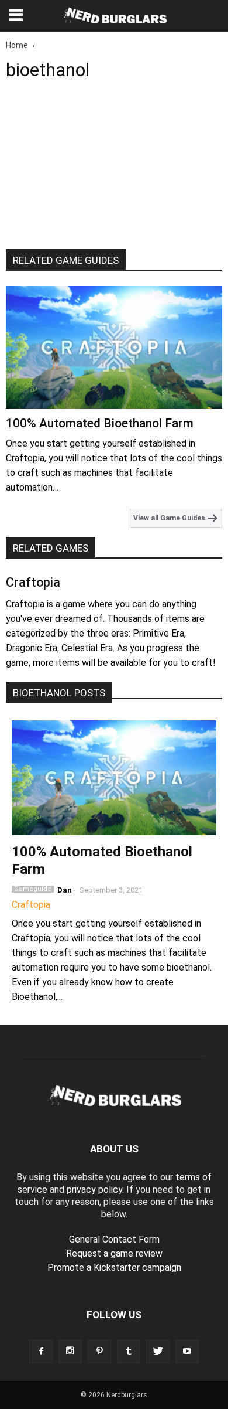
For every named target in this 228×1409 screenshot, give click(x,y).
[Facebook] (41, 1351)
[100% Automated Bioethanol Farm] (114, 347)
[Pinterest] (99, 1351)
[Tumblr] (128, 1351)
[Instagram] (70, 1351)
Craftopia (33, 582)
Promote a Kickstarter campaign (114, 1267)
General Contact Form (114, 1239)
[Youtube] (187, 1351)
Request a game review (114, 1253)
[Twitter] (158, 1351)
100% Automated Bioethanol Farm (100, 423)
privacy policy (94, 1189)
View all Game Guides (170, 518)
